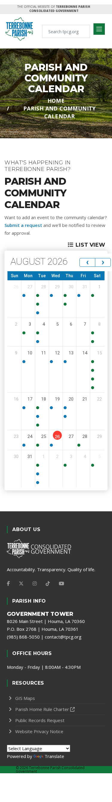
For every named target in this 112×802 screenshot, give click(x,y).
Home (56, 100)
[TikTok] (48, 583)
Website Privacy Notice (39, 731)
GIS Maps (25, 698)
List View (90, 245)
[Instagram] (35, 583)
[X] (21, 583)
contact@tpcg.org (63, 637)
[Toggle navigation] (99, 29)
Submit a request (23, 225)
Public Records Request (40, 720)
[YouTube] (61, 583)
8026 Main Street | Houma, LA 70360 (46, 621)
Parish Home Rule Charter (42, 709)
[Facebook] (8, 583)
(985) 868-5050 (23, 637)
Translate (54, 756)
